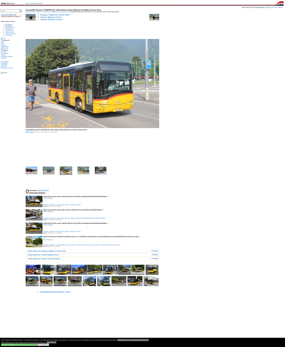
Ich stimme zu (43, 345)
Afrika (2, 42)
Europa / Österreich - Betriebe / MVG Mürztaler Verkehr (104, 245)
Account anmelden (277, 7)
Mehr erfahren (51, 342)
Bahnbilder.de (8, 24)
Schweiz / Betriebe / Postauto (51, 19)
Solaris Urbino (64, 12)
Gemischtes (4, 63)
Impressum (39, 3)
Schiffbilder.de (9, 29)
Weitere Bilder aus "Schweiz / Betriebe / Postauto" (44, 259)
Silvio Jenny (29, 132)
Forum (28, 3)
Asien (2, 43)
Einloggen (268, 7)
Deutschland (4, 53)
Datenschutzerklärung (7, 68)
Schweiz (3, 55)
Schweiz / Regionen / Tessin (51, 17)
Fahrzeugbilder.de (10, 27)
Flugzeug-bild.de (9, 30)
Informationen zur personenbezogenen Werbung (133, 340)
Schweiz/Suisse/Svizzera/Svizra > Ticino (55, 292)
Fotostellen (4, 65)
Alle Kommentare (43, 190)
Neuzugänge (5, 61)
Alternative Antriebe (7, 56)
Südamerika (4, 48)
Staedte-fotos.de (9, 32)
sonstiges (4, 58)
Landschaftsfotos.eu (10, 33)
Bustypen (47, 12)
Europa (3, 45)
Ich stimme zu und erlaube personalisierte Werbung (18, 345)
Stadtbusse (55, 12)
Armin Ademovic (48, 240)
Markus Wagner (48, 198)
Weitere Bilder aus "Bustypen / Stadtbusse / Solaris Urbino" (47, 251)
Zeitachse (4, 66)
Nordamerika (5, 46)
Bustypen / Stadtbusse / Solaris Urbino (55, 15)
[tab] (92, 251)
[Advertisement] (66, 29)
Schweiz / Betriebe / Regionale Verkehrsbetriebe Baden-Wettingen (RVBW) (85, 218)
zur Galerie (154, 251)
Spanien (3, 38)
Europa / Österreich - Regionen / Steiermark (77, 245)
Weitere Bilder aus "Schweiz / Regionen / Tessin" (43, 255)
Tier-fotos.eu (8, 35)
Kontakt (33, 3)
